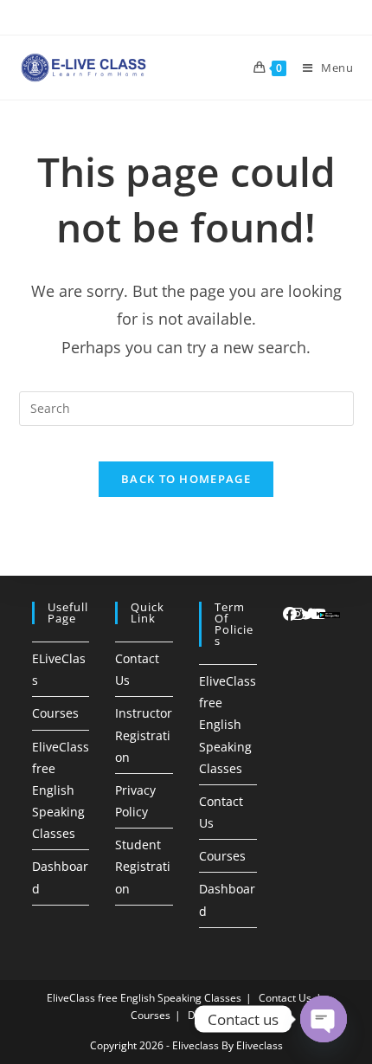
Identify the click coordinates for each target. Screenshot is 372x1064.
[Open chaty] (323, 1019)
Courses (55, 713)
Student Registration (142, 866)
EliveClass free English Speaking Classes (60, 790)
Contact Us (285, 997)
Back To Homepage (186, 479)
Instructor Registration (143, 734)
